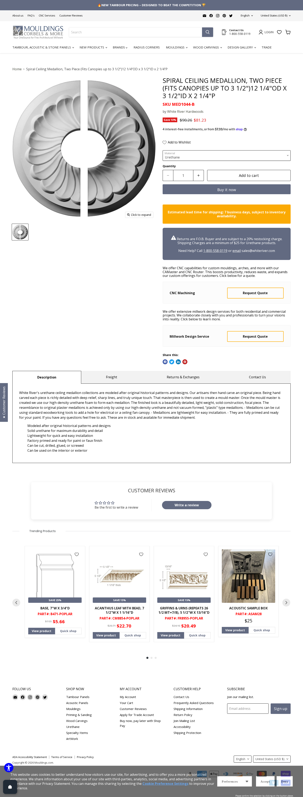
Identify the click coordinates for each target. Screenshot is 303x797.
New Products (92, 47)
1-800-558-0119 (215, 250)
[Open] (10, 787)
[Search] (207, 32)
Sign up (280, 708)
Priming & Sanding (79, 715)
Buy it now (226, 189)
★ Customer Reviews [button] (4, 402)
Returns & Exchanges (183, 377)
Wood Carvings (206, 47)
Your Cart (126, 703)
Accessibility (182, 727)
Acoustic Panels (77, 703)
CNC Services (47, 15)
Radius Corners (147, 47)
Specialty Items (77, 733)
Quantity (169, 166)
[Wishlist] (279, 32)
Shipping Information (188, 709)
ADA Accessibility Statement (29, 757)
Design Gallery (241, 47)
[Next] (286, 603)
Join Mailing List (184, 721)
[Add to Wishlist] (77, 554)
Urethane (73, 727)
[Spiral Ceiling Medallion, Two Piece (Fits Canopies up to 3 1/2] (20, 232)
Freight (111, 377)
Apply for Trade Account (137, 715)
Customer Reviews (71, 15)
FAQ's (31, 15)
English (245, 15)
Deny (284, 781)
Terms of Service (61, 757)
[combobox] (135, 32)
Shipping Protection (187, 733)
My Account (128, 697)
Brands (119, 47)
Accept (265, 781)
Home (17, 69)
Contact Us (257, 377)
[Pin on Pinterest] (184, 361)
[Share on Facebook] (165, 361)
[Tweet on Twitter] (171, 361)
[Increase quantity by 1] (198, 175)
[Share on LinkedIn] (178, 361)
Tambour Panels (77, 697)
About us (17, 15)
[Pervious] (16, 603)
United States (274, 15)
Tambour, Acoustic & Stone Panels (42, 47)
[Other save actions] (247, 781)
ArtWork (72, 739)
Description (46, 377)
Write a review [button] (187, 505)
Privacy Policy (85, 757)
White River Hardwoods (185, 111)
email (237, 250)
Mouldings (175, 47)
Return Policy (183, 715)
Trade (267, 47)
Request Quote (255, 293)
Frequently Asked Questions (194, 703)
